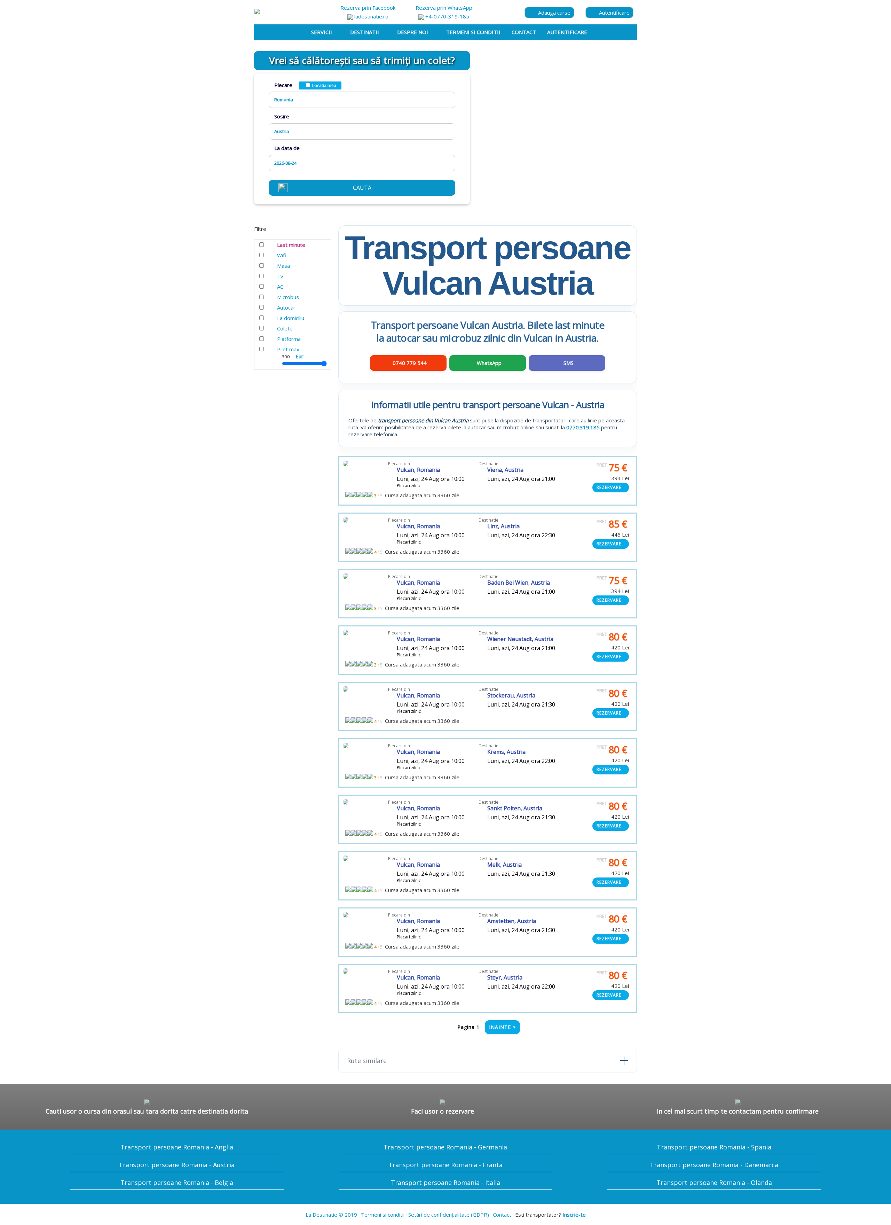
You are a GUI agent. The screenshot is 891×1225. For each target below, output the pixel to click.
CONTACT (524, 32)
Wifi (281, 255)
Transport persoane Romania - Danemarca (714, 1165)
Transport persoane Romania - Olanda (714, 1182)
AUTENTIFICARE (567, 32)
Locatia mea (324, 85)
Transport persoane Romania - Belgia (176, 1182)
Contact (502, 1214)
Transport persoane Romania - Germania (445, 1147)
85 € (612, 523)
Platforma (289, 338)
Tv (280, 276)
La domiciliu (290, 317)
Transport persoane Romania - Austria (177, 1165)
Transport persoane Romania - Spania (714, 1147)
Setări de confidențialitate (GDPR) (448, 1214)
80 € (612, 636)
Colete (285, 328)
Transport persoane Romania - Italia (445, 1182)
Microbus (288, 297)
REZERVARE (609, 487)
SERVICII (321, 32)
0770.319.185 (583, 427)
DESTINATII (364, 32)
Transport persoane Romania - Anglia (176, 1147)
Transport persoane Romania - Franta (445, 1165)
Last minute (291, 244)
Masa (283, 265)
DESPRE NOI (412, 32)
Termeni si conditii (382, 1214)
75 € (612, 467)
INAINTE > (502, 1027)
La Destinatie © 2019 (331, 1214)
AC (280, 286)
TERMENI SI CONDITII (473, 32)
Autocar (286, 307)
